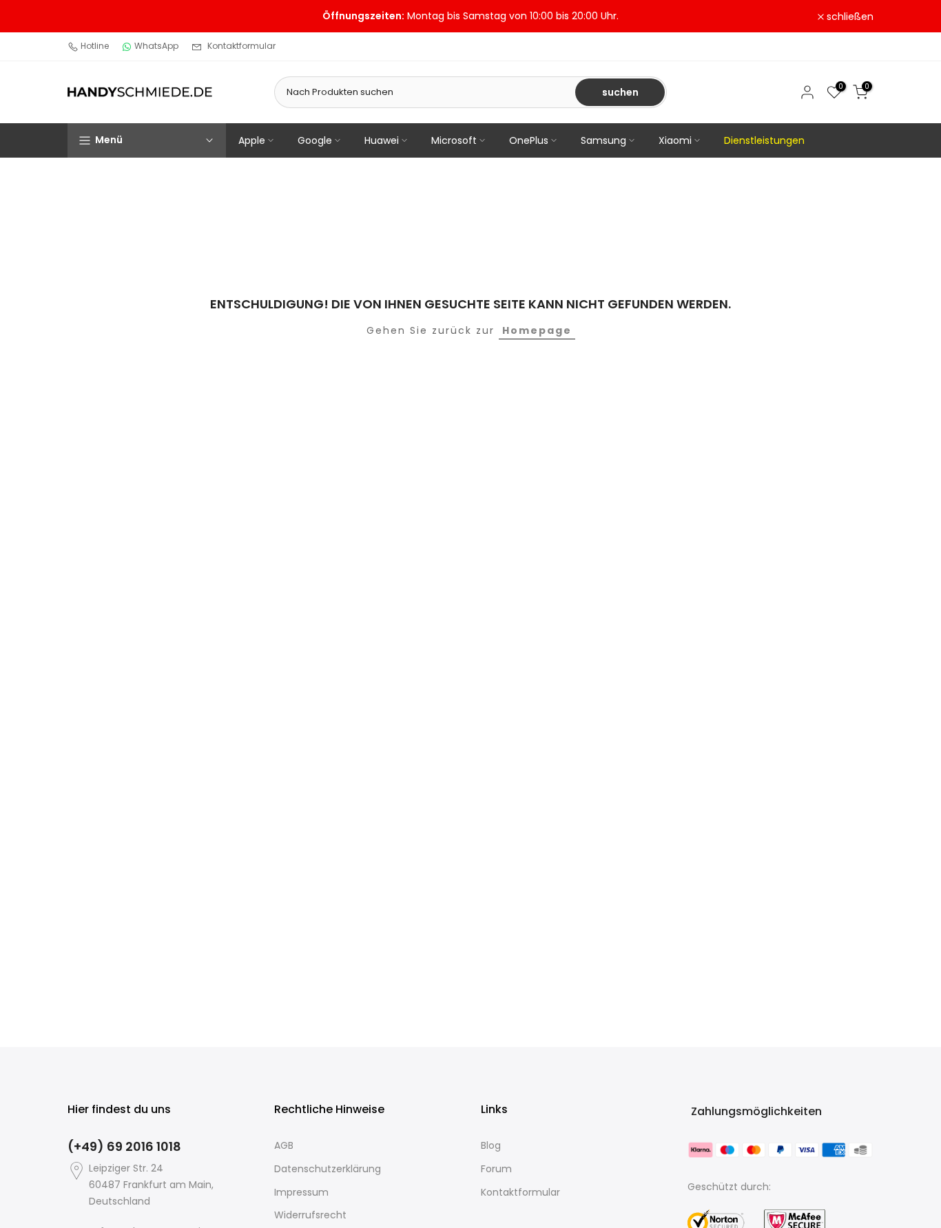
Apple (251, 140)
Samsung (603, 140)
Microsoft (454, 140)
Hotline (95, 46)
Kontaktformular (241, 46)
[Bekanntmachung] (470, 16)
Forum (496, 1169)
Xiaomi (675, 140)
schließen (98, 16)
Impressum (301, 1192)
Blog (491, 1145)
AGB (283, 1145)
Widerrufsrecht (310, 1215)
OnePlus (528, 140)
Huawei (381, 140)
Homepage (537, 330)
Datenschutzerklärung (327, 1169)
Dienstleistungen (764, 140)
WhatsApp (156, 46)
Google (315, 140)
